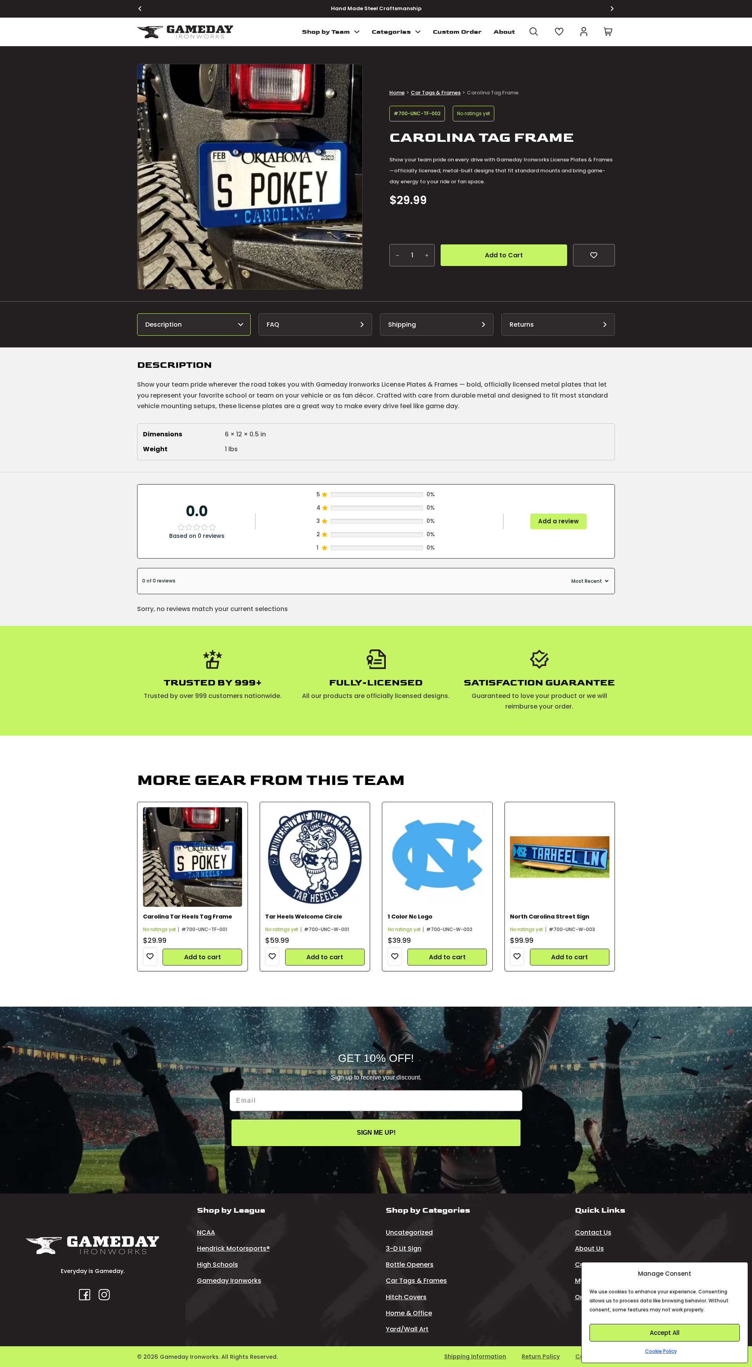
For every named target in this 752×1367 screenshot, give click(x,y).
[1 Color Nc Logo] (437, 857)
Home (397, 92)
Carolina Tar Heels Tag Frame (187, 916)
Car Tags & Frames (436, 92)
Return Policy (541, 1356)
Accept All (665, 1333)
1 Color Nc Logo (410, 916)
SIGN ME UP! (376, 1132)
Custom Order (457, 32)
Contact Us (593, 1232)
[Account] (583, 31)
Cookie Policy (661, 1351)
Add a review (558, 521)
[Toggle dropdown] (357, 32)
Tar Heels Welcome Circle (303, 916)
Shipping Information (475, 1356)
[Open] (533, 31)
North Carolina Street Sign (549, 916)
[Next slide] (607, 8)
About (504, 32)
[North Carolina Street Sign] (559, 857)
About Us (589, 1248)
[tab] (194, 324)
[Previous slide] (144, 8)
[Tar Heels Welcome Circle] (315, 857)
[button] (351, 75)
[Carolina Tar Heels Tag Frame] (192, 857)
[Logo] (185, 31)
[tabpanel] (376, 409)
